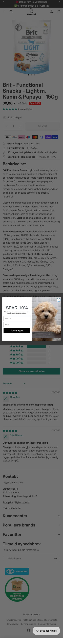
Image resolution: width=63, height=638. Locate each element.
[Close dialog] (58, 300)
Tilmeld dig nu (16, 330)
